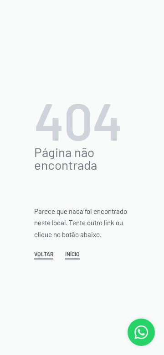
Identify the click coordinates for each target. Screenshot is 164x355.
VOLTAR (43, 254)
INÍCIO (72, 254)
